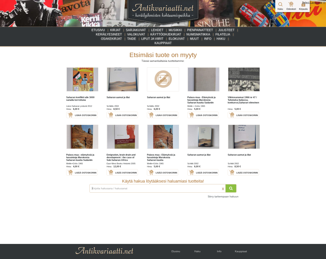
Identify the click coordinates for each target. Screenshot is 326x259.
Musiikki (175, 30)
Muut (194, 38)
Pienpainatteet (200, 30)
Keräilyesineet (109, 34)
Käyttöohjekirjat (165, 34)
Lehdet (157, 30)
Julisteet (226, 30)
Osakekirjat (111, 38)
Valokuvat (136, 34)
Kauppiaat (163, 43)
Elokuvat (177, 38)
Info (207, 38)
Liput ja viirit (152, 38)
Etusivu (98, 30)
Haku (221, 38)
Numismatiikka (198, 34)
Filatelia (222, 34)
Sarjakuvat (136, 30)
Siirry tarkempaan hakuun (223, 196)
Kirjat (115, 30)
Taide (131, 38)
